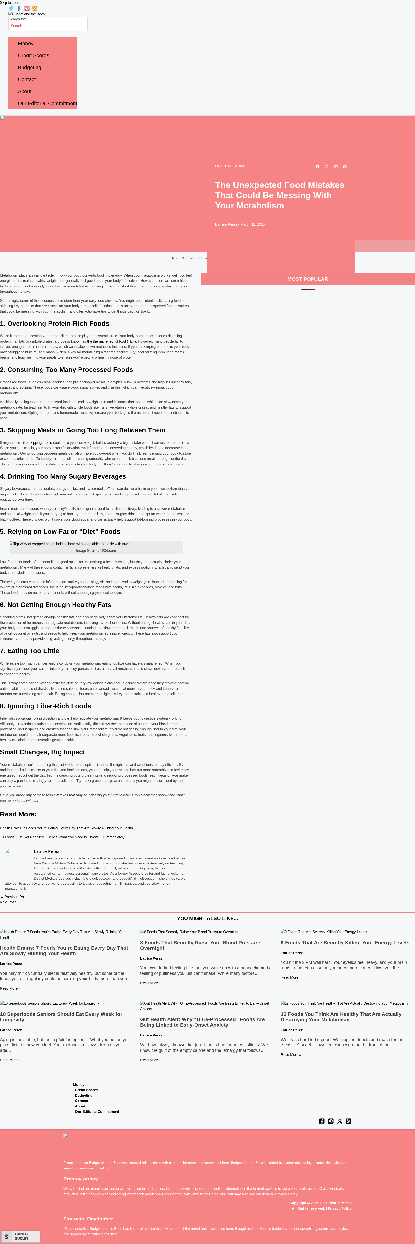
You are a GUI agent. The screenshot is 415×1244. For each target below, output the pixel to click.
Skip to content (11, 2)
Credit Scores (86, 1090)
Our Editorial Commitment (97, 1111)
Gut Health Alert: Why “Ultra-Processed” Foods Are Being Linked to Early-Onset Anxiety (202, 1022)
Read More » (10, 988)
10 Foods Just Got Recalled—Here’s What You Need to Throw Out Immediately (62, 837)
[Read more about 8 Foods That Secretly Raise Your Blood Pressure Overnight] (189, 932)
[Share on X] (326, 167)
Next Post (10, 902)
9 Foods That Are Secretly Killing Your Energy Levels (345, 942)
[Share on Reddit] (344, 167)
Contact (81, 1101)
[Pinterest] (27, 10)
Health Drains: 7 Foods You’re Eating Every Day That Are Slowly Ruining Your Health (66, 828)
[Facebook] (19, 10)
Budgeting (83, 1095)
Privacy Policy (286, 1194)
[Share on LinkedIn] (335, 167)
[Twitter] (11, 10)
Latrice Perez (226, 224)
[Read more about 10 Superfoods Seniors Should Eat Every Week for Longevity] (49, 1003)
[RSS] (35, 10)
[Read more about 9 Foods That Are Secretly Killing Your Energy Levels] (324, 932)
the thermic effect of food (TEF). (112, 341)
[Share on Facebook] (317, 167)
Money (78, 1085)
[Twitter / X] (340, 1123)
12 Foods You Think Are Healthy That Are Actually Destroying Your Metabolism (341, 1016)
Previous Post (13, 897)
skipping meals (40, 442)
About (80, 1106)
